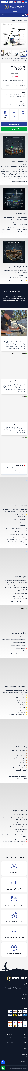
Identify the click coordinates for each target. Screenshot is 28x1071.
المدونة (25, 1044)
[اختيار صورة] (23, 53)
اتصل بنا (11, 1037)
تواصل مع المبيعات (12, 129)
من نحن (11, 1040)
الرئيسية (25, 20)
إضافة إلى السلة (13, 124)
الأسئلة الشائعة (10, 1042)
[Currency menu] (9, 2)
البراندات (25, 1040)
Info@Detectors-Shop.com (20, 1001)
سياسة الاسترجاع (10, 1044)
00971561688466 (23, 996)
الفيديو (25, 1042)
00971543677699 (23, 994)
